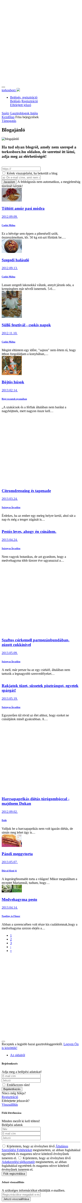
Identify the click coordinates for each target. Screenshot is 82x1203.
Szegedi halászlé (15, 260)
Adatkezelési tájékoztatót (18, 1162)
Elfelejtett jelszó (20, 105)
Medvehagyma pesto (19, 899)
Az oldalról (17, 1055)
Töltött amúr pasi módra (23, 208)
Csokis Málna (8, 225)
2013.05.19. (10, 698)
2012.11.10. (9, 333)
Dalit (4, 820)
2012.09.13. (10, 268)
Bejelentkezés (12, 1089)
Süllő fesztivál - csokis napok (26, 325)
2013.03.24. (10, 499)
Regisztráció (29, 101)
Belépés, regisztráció (23, 97)
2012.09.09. (10, 216)
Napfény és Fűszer (11, 916)
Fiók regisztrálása (14, 1173)
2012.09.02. (10, 811)
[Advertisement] (41, 43)
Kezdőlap (8, 117)
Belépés (15, 101)
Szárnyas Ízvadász (11, 507)
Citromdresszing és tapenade (26, 490)
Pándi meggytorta (17, 854)
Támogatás (9, 121)
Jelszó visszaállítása (16, 1199)
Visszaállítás (10, 1104)
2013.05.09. (10, 653)
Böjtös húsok (13, 382)
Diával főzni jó (9, 870)
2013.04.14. (10, 907)
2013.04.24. (10, 540)
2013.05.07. (10, 862)
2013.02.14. (10, 390)
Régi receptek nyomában (14, 399)
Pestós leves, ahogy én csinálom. (29, 531)
